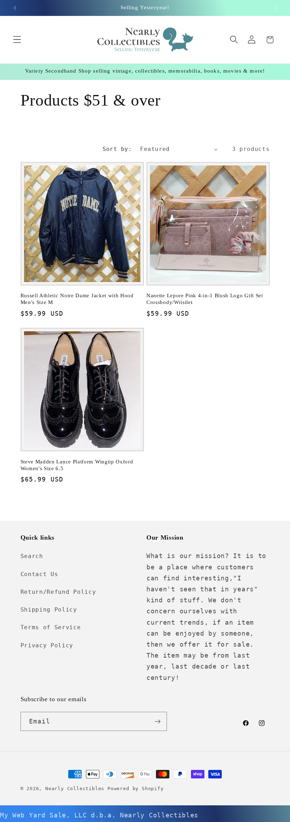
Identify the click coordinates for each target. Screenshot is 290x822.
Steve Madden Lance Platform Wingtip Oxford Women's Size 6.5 (77, 465)
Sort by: (117, 149)
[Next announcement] (275, 8)
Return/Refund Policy (58, 592)
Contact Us (39, 574)
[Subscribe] (158, 721)
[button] (17, 40)
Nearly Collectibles (74, 788)
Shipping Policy (49, 609)
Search (32, 556)
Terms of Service (51, 627)
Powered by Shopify (136, 788)
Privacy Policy (47, 645)
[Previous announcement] (15, 8)
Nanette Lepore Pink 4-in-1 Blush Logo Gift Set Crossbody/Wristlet (204, 299)
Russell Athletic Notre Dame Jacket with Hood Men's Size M (77, 299)
